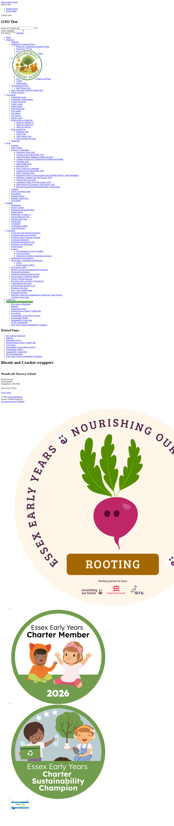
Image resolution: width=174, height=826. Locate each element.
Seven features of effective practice (25, 276)
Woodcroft (15, 141)
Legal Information (15, 397)
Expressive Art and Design (22, 244)
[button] (12, 15)
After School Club (23, 136)
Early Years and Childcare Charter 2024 (27, 90)
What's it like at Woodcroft (22, 120)
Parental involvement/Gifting (22, 210)
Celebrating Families (19, 226)
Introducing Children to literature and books (33, 256)
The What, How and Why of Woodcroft (27, 281)
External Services (18, 228)
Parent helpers (17, 212)
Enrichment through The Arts (23, 242)
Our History (16, 113)
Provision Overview (19, 293)
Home (8, 37)
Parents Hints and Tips (20, 217)
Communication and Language (23, 235)
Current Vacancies (18, 102)
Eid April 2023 (22, 166)
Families (9, 203)
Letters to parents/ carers (21, 191)
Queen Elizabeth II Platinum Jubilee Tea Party (34, 157)
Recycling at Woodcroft (20, 304)
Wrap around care (18, 129)
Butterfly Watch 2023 (20, 198)
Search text (5, 28)
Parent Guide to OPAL (25, 265)
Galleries (14, 189)
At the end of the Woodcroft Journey (26, 233)
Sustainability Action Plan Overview (26, 316)
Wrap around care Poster (26, 138)
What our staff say (23, 127)
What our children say (25, 122)
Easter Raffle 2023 (23, 164)
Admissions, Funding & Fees (23, 44)
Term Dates (16, 201)
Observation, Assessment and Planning (26, 260)
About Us (10, 40)
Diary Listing (16, 148)
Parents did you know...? (21, 214)
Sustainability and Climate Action (19, 302)
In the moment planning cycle (23, 286)
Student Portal (11, 9)
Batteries (14, 306)
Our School (10, 95)
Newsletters (16, 194)
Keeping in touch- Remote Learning (25, 237)
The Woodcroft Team (19, 86)
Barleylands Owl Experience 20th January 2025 (35, 184)
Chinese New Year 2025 (26, 180)
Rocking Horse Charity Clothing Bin (26, 311)
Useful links (16, 221)
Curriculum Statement (20, 240)
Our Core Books (23, 253)
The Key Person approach (21, 279)
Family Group (17, 104)
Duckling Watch (17, 196)
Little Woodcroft (17, 109)
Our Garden (16, 111)
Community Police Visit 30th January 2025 (33, 182)
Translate (20, 33)
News (8, 143)
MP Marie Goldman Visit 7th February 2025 (34, 178)
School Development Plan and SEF (25, 274)
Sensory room (16, 118)
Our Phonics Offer (18, 267)
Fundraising (16, 205)
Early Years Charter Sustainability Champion (29, 325)
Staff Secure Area (23, 88)
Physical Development (20, 272)
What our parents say (24, 125)
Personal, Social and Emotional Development (29, 270)
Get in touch (6, 392)
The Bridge (15, 224)
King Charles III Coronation (27, 168)
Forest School (16, 106)
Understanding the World (21, 283)
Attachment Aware (18, 97)
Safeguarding (21, 83)
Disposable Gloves (18, 309)
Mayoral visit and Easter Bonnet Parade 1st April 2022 (38, 187)
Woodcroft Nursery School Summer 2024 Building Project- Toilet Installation (47, 175)
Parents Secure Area (19, 219)
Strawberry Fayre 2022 (25, 152)
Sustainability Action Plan (21, 320)
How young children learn (21, 290)
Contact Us (10, 299)
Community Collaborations (22, 99)
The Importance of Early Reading (29, 251)
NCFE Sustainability (19, 322)
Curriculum (10, 230)
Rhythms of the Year (19, 288)
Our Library (16, 115)
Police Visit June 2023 (25, 173)
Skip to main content (9, 2)
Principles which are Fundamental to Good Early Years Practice (36, 295)
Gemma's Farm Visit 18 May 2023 (30, 171)
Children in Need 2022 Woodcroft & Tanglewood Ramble (39, 159)
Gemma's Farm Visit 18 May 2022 (30, 155)
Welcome (15, 42)
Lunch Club (21, 134)
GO (36, 28)
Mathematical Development (22, 258)
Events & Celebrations (20, 150)
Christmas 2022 (22, 161)
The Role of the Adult (20, 297)
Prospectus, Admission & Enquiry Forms (32, 46)
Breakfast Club (22, 132)
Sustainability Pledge (19, 318)
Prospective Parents (24, 49)
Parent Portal (11, 11)
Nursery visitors (17, 207)
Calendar (14, 145)
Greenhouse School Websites (12, 401)
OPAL (19, 263)
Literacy (14, 249)
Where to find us (18, 92)
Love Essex (16, 313)
